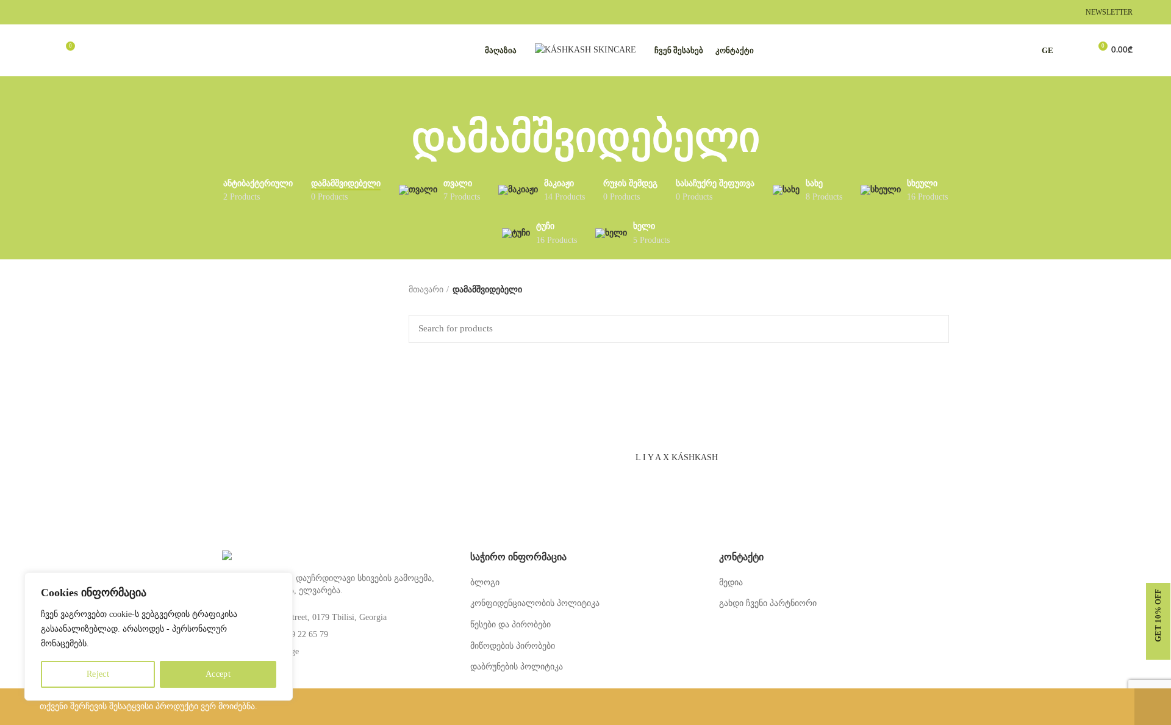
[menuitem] (1050, 50)
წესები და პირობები (510, 624)
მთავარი (426, 289)
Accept (218, 674)
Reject (98, 674)
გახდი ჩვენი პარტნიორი (768, 603)
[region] (158, 636)
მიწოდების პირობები (512, 646)
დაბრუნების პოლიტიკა (516, 666)
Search (932, 329)
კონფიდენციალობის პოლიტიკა (535, 603)
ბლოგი (485, 582)
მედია (731, 582)
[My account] (1075, 50)
